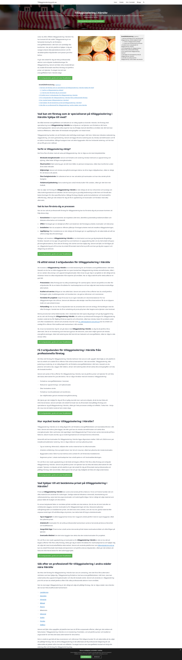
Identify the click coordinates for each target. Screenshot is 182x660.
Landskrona (44, 592)
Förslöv (42, 621)
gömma (58, 85)
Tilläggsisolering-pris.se (47, 2)
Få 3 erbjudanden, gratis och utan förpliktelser (91, 21)
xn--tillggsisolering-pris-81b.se (89, 322)
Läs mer (106, 653)
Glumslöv (43, 596)
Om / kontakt (130, 2)
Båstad (42, 603)
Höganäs (43, 599)
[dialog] (91, 654)
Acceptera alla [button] (86, 656)
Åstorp (42, 607)
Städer (121, 2)
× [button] (180, 649)
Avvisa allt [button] (97, 656)
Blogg (139, 2)
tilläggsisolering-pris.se (106, 545)
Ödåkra (42, 625)
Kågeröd (43, 614)
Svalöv (42, 617)
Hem (115, 2)
